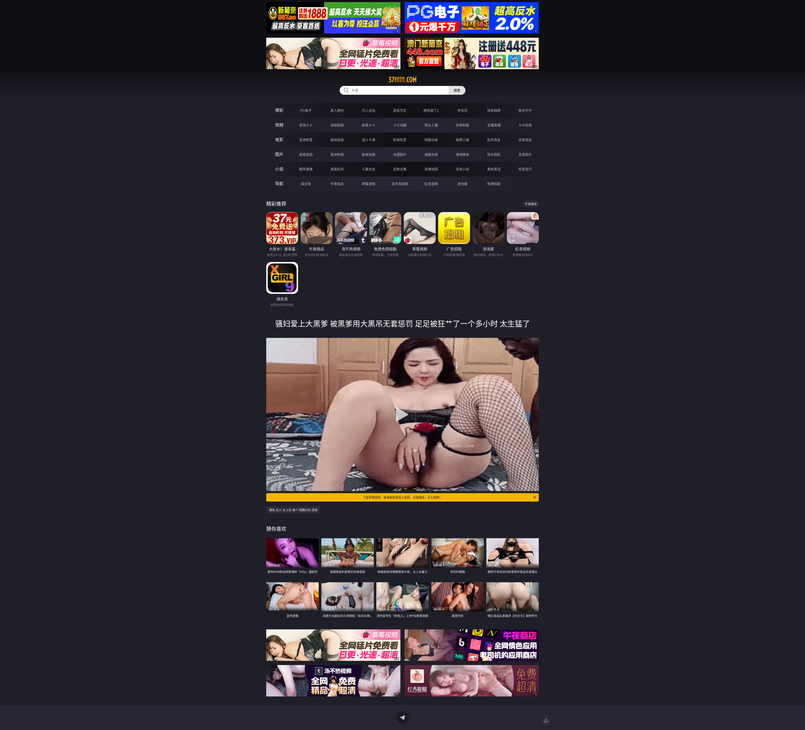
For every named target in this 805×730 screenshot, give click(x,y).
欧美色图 (368, 154)
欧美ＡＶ (368, 125)
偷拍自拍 (337, 139)
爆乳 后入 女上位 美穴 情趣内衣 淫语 (293, 510)
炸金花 (462, 110)
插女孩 (306, 184)
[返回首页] (546, 721)
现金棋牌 (494, 110)
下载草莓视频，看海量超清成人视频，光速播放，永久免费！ (402, 497)
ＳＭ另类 (525, 125)
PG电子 (306, 110)
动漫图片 (399, 154)
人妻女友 (368, 169)
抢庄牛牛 (525, 110)
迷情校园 (431, 169)
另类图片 (525, 154)
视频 (279, 125)
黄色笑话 (494, 169)
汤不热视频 (399, 184)
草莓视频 (368, 184)
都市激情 (306, 169)
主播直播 (494, 125)
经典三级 (462, 139)
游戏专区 (399, 110)
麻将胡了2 (431, 110)
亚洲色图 (337, 154)
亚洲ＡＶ (306, 125)
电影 (279, 140)
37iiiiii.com (402, 79)
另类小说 (462, 169)
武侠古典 (399, 169)
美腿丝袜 (431, 154)
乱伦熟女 (494, 139)
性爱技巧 (525, 169)
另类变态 (525, 139)
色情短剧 (494, 184)
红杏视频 (431, 184)
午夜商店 (337, 184)
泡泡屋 (462, 184)
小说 (279, 169)
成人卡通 (368, 139)
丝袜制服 (462, 125)
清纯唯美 (462, 154)
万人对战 (368, 110)
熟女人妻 (431, 125)
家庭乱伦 (337, 169)
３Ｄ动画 (399, 125)
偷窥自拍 (306, 154)
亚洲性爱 (306, 139)
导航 (279, 184)
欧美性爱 (399, 139)
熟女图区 (494, 154)
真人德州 (337, 110)
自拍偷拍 (337, 125)
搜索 (457, 90)
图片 (279, 154)
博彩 (279, 110)
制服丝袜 (431, 139)
